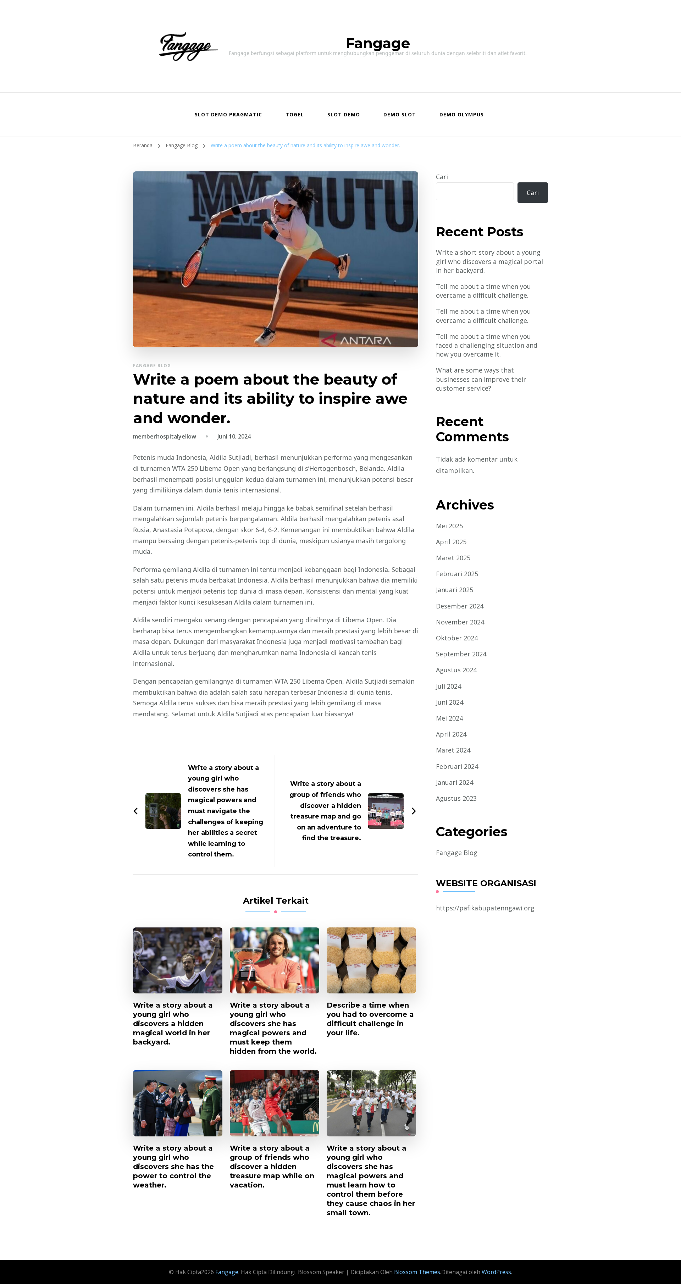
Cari (442, 176)
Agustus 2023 (456, 798)
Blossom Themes (416, 1272)
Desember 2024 (459, 606)
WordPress (496, 1272)
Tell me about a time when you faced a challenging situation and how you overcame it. (486, 345)
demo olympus (461, 114)
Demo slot (399, 114)
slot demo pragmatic (228, 114)
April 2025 (451, 542)
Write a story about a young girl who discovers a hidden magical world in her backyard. (173, 1023)
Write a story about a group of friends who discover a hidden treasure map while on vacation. (272, 1166)
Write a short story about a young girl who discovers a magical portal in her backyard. (489, 261)
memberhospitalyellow (164, 436)
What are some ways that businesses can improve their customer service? (481, 379)
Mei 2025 (449, 526)
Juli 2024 (448, 686)
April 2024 (451, 734)
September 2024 (461, 654)
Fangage (378, 43)
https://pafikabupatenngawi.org (485, 908)
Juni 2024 (449, 702)
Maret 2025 (453, 557)
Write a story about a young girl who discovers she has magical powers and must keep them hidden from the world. (273, 1028)
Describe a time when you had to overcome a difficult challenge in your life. (370, 1019)
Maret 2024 (453, 750)
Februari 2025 (457, 573)
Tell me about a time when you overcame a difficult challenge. (483, 290)
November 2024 (460, 622)
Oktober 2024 (457, 638)
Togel (295, 114)
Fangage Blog (152, 366)
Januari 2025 (454, 589)
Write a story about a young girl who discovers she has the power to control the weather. (173, 1166)
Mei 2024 (449, 718)
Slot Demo (343, 114)
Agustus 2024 (456, 670)
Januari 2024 (454, 782)
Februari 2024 (457, 766)
